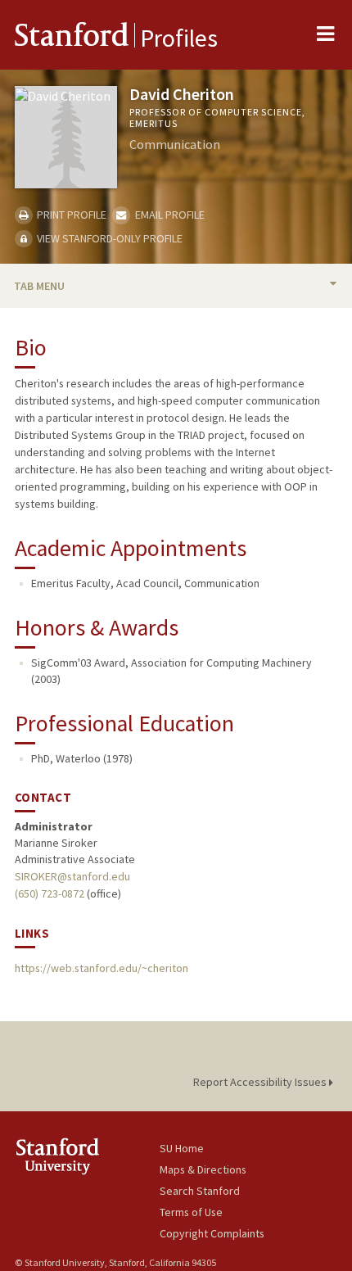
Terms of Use (191, 1212)
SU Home (182, 1148)
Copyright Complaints (212, 1233)
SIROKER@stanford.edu (72, 876)
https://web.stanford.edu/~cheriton (101, 968)
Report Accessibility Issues (261, 1081)
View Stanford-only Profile (108, 238)
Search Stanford (200, 1190)
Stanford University (87, 1156)
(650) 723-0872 (49, 893)
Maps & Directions (203, 1169)
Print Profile (70, 214)
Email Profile (168, 214)
